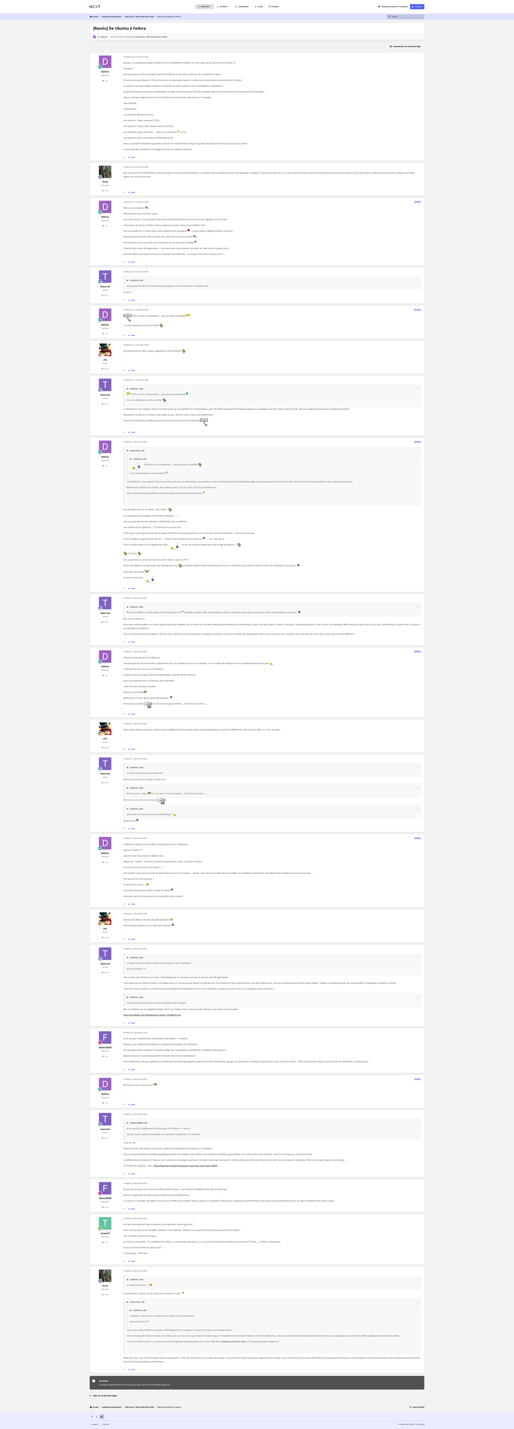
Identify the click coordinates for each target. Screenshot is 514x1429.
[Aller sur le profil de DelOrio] (94, 36)
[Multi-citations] (124, 157)
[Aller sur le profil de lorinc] (105, 172)
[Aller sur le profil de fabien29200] (105, 1037)
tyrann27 (105, 1233)
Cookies (106, 1424)
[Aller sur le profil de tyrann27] (105, 1223)
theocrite (105, 286)
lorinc (105, 181)
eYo (105, 360)
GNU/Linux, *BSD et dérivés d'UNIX (151, 37)
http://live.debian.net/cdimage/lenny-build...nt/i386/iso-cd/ (152, 1015)
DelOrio (104, 37)
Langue (94, 1424)
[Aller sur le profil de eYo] (105, 350)
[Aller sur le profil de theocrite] (105, 276)
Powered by (411, 1424)
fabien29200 (105, 1047)
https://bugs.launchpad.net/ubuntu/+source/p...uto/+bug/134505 (186, 1165)
